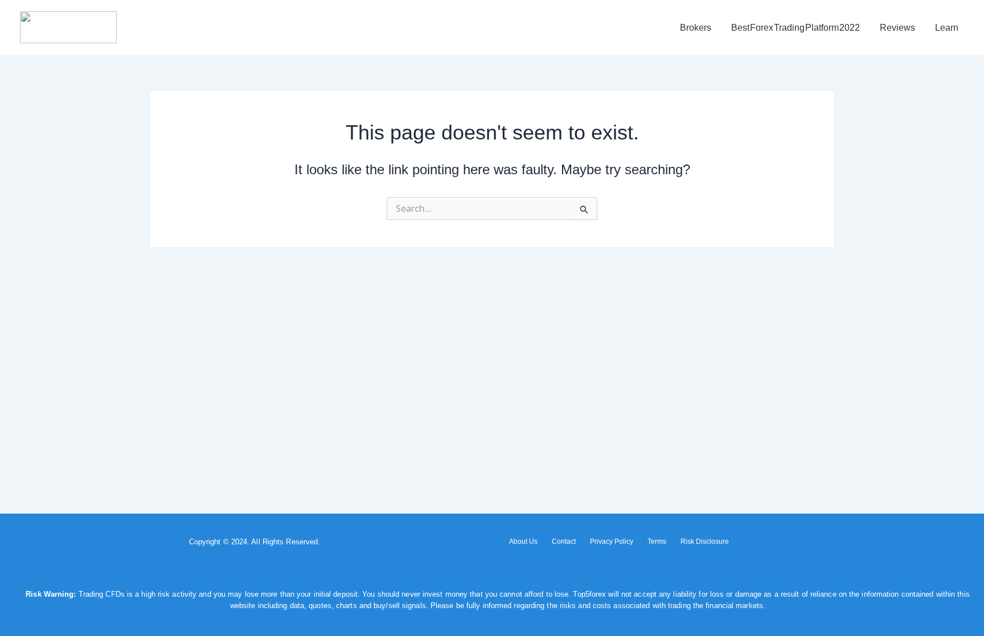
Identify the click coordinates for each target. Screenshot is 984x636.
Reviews (897, 27)
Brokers (695, 27)
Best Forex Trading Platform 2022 (795, 27)
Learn (946, 27)
